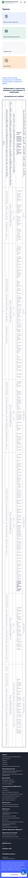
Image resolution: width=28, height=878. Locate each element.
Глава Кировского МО (8, 769)
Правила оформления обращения (12, 829)
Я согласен (14, 874)
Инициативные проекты (9, 834)
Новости (4, 760)
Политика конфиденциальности (8, 858)
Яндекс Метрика (6, 864)
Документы (5, 820)
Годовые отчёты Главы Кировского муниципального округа (12, 771)
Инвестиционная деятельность (11, 766)
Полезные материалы (8, 782)
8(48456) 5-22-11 (6, 843)
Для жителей (6, 778)
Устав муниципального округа (11, 796)
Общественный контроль (9, 832)
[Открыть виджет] (24, 872)
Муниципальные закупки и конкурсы (12, 822)
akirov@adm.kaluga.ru (8, 854)
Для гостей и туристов (8, 800)
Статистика (5, 811)
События (4, 762)
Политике (18, 870)
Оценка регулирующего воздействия (9, 824)
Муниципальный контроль (10, 827)
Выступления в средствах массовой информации (12, 774)
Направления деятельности (10, 804)
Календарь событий (8, 780)
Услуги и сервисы (7, 783)
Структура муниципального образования (10, 813)
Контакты (5, 764)
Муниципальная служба (9, 816)
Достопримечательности (9, 798)
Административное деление (10, 792)
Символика (5, 790)
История (4, 788)
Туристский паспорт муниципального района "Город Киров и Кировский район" (12, 80)
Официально (6, 809)
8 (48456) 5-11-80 (7, 848)
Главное (4, 754)
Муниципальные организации (11, 818)
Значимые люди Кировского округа (12, 794)
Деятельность (6, 758)
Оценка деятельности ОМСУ (10, 836)
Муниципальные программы (10, 806)
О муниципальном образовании (11, 756)
